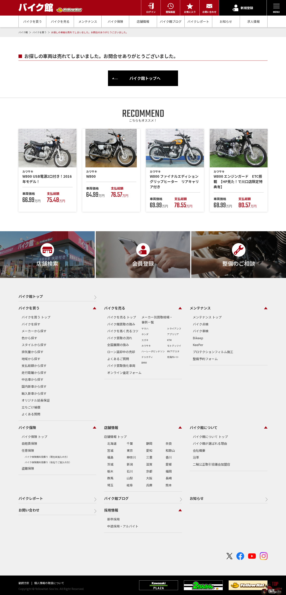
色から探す (29, 338)
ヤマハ (144, 328)
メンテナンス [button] (200, 307)
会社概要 (199, 450)
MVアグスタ (173, 351)
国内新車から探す (34, 386)
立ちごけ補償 (31, 407)
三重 (149, 457)
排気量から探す (32, 351)
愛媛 (169, 464)
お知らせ (226, 21)
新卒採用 (113, 519)
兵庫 (149, 485)
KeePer (198, 344)
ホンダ (144, 334)
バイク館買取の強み (121, 324)
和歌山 (170, 450)
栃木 (110, 471)
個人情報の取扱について (49, 583)
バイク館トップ (30, 296)
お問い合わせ (28, 509)
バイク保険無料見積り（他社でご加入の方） (48, 462)
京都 (149, 471)
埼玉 (110, 485)
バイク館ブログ (171, 21)
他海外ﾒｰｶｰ (173, 357)
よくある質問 (31, 414)
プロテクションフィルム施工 (213, 351)
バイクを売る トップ (121, 317)
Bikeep (198, 338)
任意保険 (28, 450)
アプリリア (173, 334)
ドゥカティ (147, 357)
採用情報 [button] (111, 509)
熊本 (169, 485)
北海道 (112, 443)
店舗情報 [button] (111, 427)
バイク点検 (200, 324)
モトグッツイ (174, 345)
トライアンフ (174, 328)
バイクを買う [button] (28, 307)
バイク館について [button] (204, 427)
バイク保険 (115, 21)
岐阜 (130, 485)
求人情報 (253, 21)
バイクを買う (32, 21)
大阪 (149, 478)
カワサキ (146, 345)
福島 (110, 457)
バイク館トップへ (145, 78)
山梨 (130, 478)
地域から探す (31, 358)
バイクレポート (198, 21)
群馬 (110, 478)
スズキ (144, 340)
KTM (169, 340)
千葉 (130, 443)
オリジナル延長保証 (36, 400)
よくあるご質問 (118, 358)
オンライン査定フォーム (124, 372)
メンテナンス (87, 21)
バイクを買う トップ (36, 317)
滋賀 (149, 464)
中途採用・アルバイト (122, 526)
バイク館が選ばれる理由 (210, 443)
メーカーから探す (34, 331)
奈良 (169, 443)
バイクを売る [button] (114, 307)
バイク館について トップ (210, 436)
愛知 (149, 450)
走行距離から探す (34, 372)
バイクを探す (31, 324)
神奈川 (131, 457)
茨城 (110, 464)
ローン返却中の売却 (121, 351)
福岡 (169, 471)
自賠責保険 (29, 443)
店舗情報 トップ (115, 436)
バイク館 (23, 32)
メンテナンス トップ (207, 317)
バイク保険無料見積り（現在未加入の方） (47, 456)
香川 (169, 457)
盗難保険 (28, 468)
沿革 (196, 457)
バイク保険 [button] (27, 427)
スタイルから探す (34, 344)
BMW (144, 362)
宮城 (110, 450)
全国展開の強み (118, 344)
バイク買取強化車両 (121, 365)
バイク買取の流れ (119, 338)
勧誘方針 (24, 583)
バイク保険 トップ (34, 436)
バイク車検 (200, 331)
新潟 (130, 464)
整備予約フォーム (205, 358)
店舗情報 (143, 21)
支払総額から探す (34, 365)
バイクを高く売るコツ (122, 331)
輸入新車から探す (34, 393)
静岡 (149, 443)
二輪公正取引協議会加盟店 (211, 464)
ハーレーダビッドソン (153, 351)
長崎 (169, 478)
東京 (130, 450)
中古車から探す (32, 379)
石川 (130, 471)
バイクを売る (60, 21)
